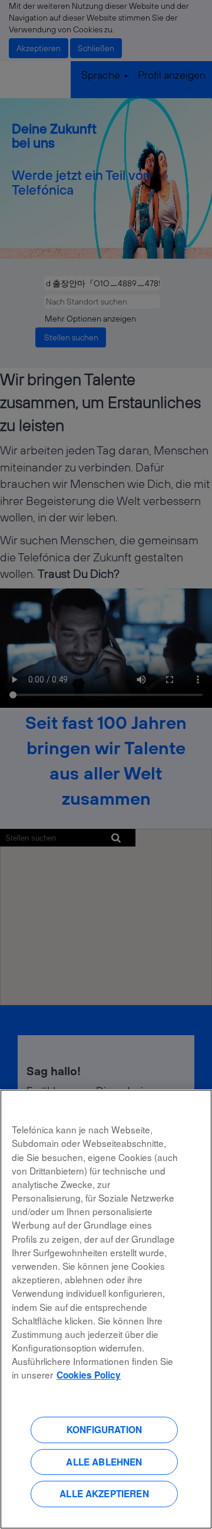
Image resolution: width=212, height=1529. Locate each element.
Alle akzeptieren (103, 1493)
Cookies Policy (89, 1375)
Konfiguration (104, 1429)
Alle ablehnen (104, 1462)
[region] (106, 1309)
